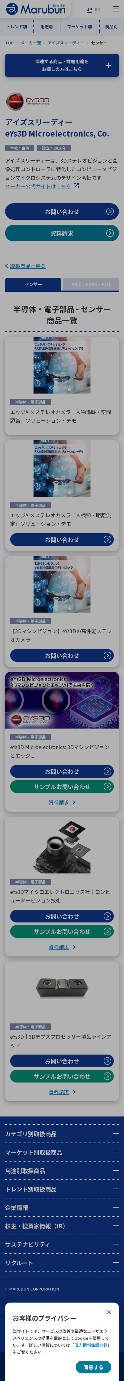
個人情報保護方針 (90, 1345)
